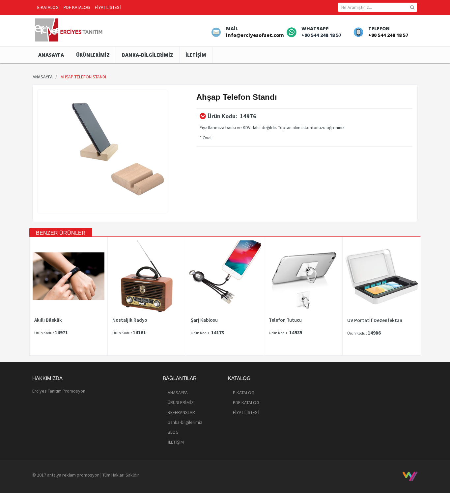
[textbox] (377, 7)
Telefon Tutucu (285, 320)
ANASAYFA (51, 55)
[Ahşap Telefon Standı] (102, 151)
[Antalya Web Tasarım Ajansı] (410, 476)
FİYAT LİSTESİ (108, 7)
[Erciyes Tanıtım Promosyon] (69, 29)
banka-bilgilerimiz (147, 55)
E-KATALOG (48, 7)
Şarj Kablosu (204, 320)
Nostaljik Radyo (129, 320)
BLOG (173, 432)
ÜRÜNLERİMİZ (93, 55)
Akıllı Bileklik (48, 320)
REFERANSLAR (181, 412)
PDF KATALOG (77, 7)
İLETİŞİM (195, 55)
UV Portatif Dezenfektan (374, 320)
